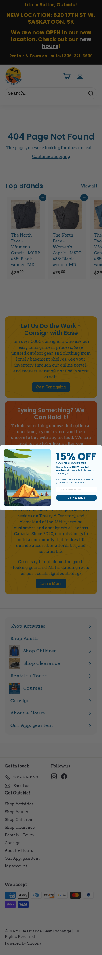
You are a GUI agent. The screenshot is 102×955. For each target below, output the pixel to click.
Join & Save (76, 498)
